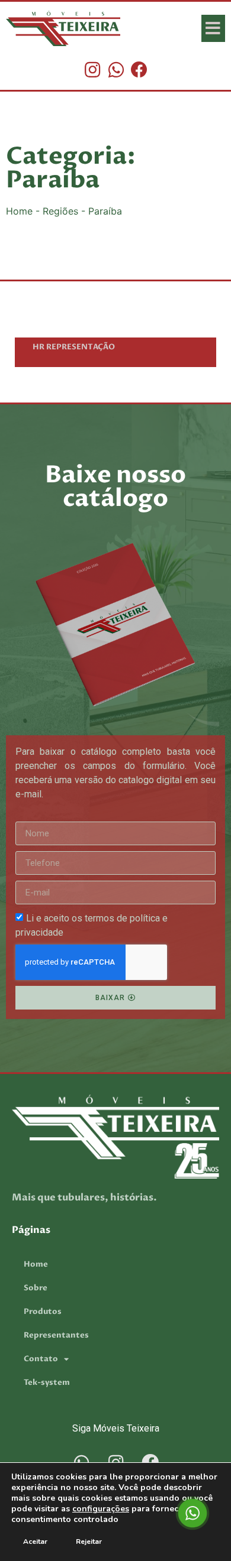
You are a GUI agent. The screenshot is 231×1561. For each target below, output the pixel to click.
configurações (100, 1509)
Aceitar (35, 1541)
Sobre (35, 1288)
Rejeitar (89, 1541)
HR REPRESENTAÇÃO (74, 347)
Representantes (56, 1335)
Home (19, 211)
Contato (41, 1359)
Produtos (43, 1311)
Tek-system (47, 1382)
